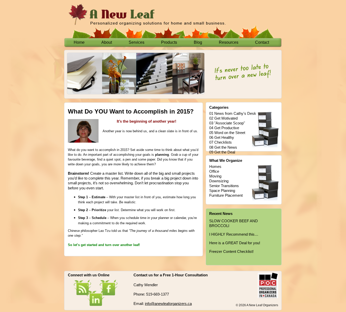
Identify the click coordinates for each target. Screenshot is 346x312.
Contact (262, 42)
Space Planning (222, 191)
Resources (228, 42)
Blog (198, 42)
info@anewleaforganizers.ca (168, 304)
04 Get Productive (224, 128)
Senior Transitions (224, 186)
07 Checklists (220, 142)
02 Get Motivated (223, 118)
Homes (215, 167)
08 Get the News (223, 147)
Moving (215, 176)
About (106, 42)
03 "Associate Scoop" (227, 123)
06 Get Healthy (221, 138)
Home (79, 42)
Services (136, 42)
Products (169, 42)
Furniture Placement (226, 195)
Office (214, 171)
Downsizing (218, 181)
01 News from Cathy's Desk (232, 114)
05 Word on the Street (227, 133)
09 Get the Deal (222, 152)
